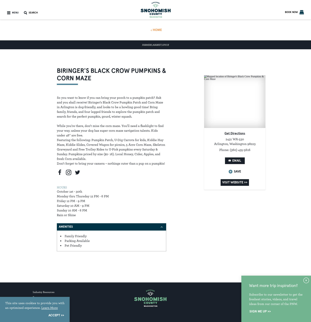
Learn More (49, 308)
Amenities (66, 226)
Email (236, 160)
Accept (54, 315)
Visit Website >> (234, 182)
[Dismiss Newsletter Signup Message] (306, 280)
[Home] (156, 10)
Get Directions (235, 133)
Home (157, 30)
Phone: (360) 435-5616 (234, 150)
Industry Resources (43, 292)
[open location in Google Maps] (234, 101)
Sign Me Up (258, 311)
